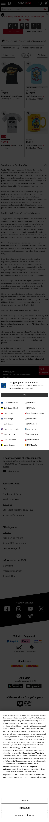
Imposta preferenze (24, 815)
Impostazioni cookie (11, 774)
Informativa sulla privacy (36, 777)
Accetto (24, 800)
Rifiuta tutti (24, 808)
